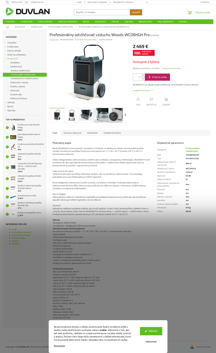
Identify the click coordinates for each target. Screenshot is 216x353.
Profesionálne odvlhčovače (23, 74)
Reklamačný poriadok (123, 2)
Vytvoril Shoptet (203, 346)
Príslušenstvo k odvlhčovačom (24, 78)
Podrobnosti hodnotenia (85, 39)
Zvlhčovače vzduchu (19, 82)
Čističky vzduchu (17, 86)
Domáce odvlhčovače (20, 70)
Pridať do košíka (159, 77)
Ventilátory (15, 62)
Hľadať (136, 12)
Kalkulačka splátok (146, 52)
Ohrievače (14, 90)
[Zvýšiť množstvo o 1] (143, 75)
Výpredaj (11, 110)
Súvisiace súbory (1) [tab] (72, 132)
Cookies (15, 240)
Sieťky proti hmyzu (18, 98)
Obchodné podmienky (97, 2)
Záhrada (11, 102)
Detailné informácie (141, 90)
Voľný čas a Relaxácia (16, 54)
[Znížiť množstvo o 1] (143, 79)
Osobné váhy (16, 94)
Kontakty (16, 243)
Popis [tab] (55, 132)
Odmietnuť (151, 341)
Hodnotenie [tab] (92, 132)
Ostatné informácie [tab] (112, 132)
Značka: (105, 39)
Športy (10, 106)
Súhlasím (153, 331)
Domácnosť (12, 58)
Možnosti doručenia (171, 68)
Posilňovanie (13, 46)
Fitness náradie (14, 50)
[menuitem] (10, 21)
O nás (79, 2)
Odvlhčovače (16, 66)
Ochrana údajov (19, 238)
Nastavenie (59, 346)
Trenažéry (11, 42)
